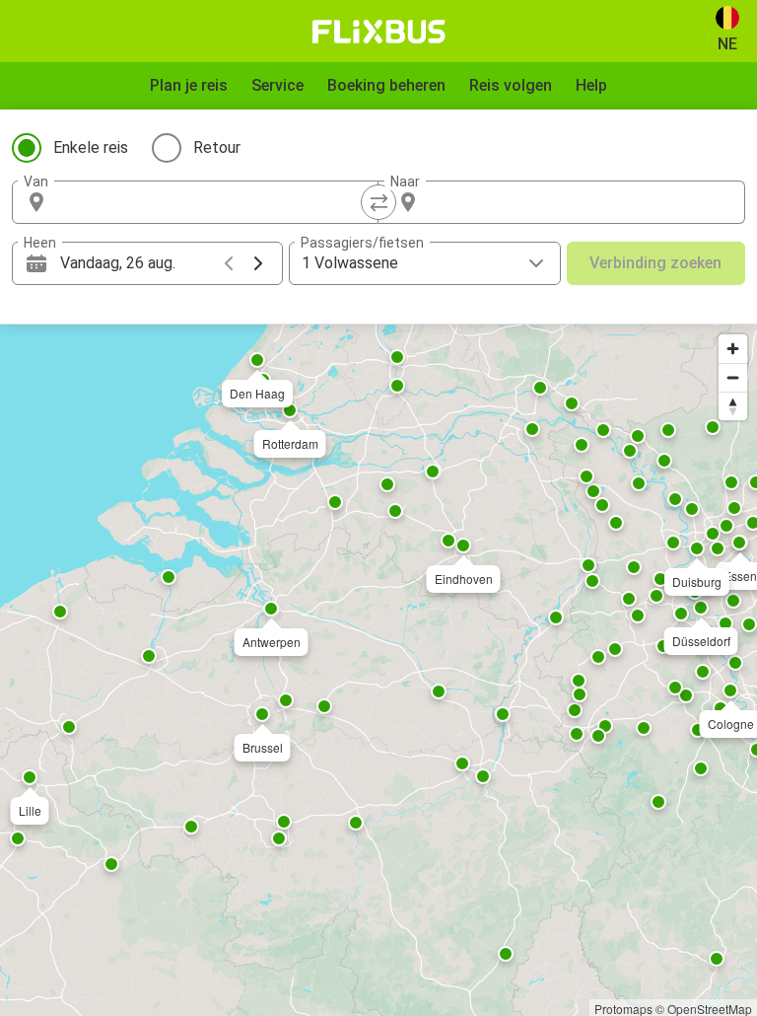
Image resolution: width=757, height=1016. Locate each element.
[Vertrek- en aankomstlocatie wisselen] (378, 202)
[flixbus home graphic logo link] (379, 31)
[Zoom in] (733, 348)
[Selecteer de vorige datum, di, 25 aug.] (229, 263)
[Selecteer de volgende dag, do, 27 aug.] (258, 263)
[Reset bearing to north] (733, 406)
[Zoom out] (733, 377)
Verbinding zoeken (655, 263)
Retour (217, 147)
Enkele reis (90, 147)
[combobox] (213, 202)
